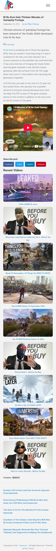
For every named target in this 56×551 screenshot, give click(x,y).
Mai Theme (29, 548)
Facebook (8, 164)
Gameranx (23, 545)
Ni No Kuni (8, 50)
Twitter (19, 164)
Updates (16, 477)
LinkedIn (30, 164)
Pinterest (41, 164)
